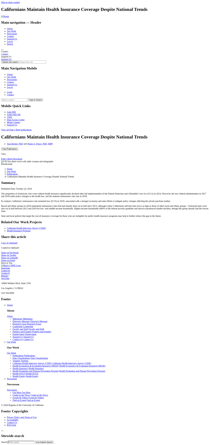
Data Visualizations (21, 358)
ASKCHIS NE (14, 114)
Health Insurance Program (18, 231)
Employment (18, 334)
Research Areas (20, 324)
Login (9, 92)
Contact (10, 36)
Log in (10, 41)
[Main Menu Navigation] (2, 49)
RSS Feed (11, 425)
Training (16, 361)
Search (10, 44)
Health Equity (19, 376)
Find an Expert (19, 400)
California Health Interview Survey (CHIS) (26, 228)
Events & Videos (20, 397)
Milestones (17, 319)
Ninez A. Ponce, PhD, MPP (40, 144)
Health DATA (19, 373)
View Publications (9, 149)
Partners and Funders (22, 331)
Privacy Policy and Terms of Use (22, 417)
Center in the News (21, 395)
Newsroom (12, 34)
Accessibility (12, 420)
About (10, 28)
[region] (105, 52)
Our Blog (17, 392)
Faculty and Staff (20, 329)
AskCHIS (11, 112)
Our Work (11, 31)
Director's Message (21, 321)
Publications (12, 174)
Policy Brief (16, 130)
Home (9, 169)
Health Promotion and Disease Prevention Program (36, 371)
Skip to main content (10, 2)
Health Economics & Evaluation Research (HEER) (36, 366)
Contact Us (18, 339)
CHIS (9, 117)
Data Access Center (16, 120)
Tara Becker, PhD (15, 144)
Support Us (12, 39)
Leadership (18, 326)
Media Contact (13, 122)
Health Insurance (20, 368)
